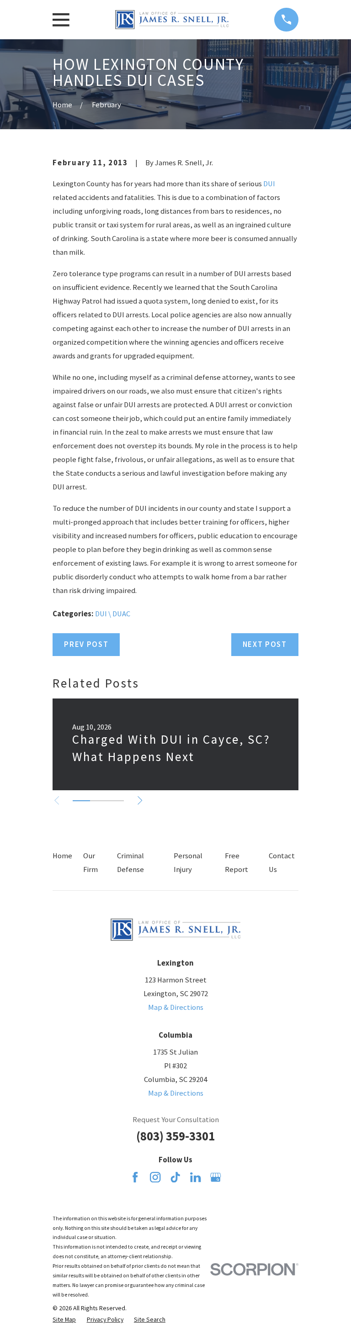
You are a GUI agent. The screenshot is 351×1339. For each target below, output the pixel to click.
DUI (269, 184)
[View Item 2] (98, 800)
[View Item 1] (81, 800)
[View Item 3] (115, 800)
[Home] (172, 20)
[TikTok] (175, 1177)
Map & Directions (175, 1007)
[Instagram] (155, 1177)
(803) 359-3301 (175, 1136)
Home (62, 856)
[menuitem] (64, 1319)
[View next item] (140, 800)
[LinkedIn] (195, 1177)
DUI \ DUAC (112, 614)
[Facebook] (135, 1177)
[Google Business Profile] (215, 1177)
